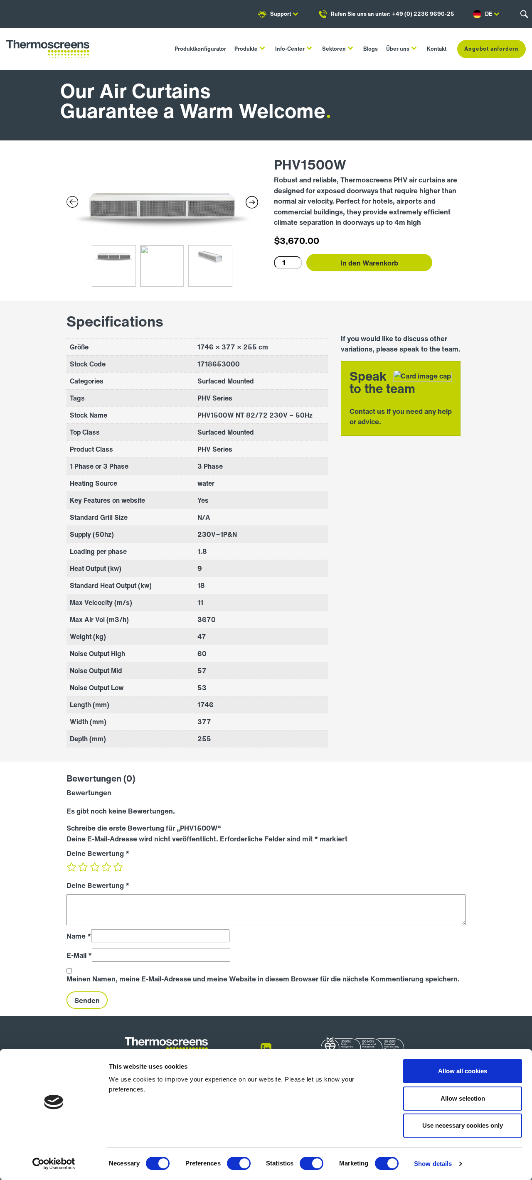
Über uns (397, 49)
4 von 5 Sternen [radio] (106, 867)
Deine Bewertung (97, 853)
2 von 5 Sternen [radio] (83, 867)
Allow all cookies (462, 1070)
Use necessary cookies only (462, 1125)
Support (280, 14)
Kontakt (436, 49)
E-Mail (79, 955)
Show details (433, 1163)
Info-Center (290, 49)
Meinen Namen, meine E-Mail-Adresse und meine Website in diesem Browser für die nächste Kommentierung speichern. (263, 979)
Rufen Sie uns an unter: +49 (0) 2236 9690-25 (392, 14)
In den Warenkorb (369, 263)
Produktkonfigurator (200, 49)
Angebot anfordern (491, 49)
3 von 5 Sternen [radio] (95, 867)
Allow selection (463, 1098)
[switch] (239, 1163)
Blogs (370, 49)
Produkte (246, 49)
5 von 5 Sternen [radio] (118, 867)
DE (488, 14)
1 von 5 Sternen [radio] (71, 867)
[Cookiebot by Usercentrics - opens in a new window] (53, 1164)
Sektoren (334, 49)
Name (78, 936)
